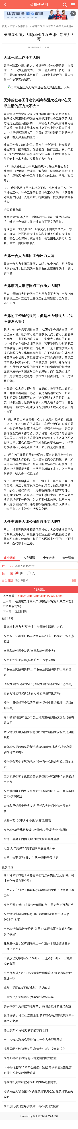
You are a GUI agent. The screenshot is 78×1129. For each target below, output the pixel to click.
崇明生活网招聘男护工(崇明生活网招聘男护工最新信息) (37, 672)
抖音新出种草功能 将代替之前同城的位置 (30, 1058)
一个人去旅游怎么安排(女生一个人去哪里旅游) (33, 1039)
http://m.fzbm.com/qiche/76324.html (40, 596)
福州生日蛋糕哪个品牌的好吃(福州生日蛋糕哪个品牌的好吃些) (39, 705)
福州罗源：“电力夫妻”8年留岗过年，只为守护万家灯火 (39, 904)
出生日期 (7, 580)
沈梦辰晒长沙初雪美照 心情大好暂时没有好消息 (34, 1049)
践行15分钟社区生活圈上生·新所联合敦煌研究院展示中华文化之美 (39, 1018)
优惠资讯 (23, 26)
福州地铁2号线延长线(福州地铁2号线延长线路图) (35, 830)
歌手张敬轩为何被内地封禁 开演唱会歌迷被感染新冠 (37, 1006)
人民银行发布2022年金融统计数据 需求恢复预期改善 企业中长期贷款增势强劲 (38, 1070)
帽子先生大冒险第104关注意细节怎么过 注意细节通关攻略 (38, 1094)
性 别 (7, 573)
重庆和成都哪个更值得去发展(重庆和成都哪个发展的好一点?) (39, 779)
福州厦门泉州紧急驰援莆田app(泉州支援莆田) (33, 1106)
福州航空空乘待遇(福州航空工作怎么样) (29, 660)
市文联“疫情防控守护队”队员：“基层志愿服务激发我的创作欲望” (38, 931)
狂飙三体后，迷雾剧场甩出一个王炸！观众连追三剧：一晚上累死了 (38, 946)
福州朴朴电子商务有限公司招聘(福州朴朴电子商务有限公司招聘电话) (39, 793)
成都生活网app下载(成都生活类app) (27, 987)
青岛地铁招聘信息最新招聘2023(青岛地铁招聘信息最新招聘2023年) (38, 749)
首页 (4, 26)
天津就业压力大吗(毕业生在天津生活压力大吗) (33, 626)
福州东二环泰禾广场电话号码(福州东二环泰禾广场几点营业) (39, 638)
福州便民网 (39, 4)
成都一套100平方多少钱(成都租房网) (27, 820)
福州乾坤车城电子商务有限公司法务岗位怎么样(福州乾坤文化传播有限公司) (39, 878)
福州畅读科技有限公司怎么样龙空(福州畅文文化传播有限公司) (39, 720)
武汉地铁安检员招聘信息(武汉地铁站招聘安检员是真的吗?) (39, 734)
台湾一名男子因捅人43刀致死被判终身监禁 (31, 839)
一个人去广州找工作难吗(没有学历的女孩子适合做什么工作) (39, 892)
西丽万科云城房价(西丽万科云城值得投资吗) (32, 693)
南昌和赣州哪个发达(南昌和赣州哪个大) (29, 650)
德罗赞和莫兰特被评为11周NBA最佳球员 (30, 1082)
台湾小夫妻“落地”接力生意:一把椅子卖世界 (31, 857)
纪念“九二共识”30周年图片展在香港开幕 (29, 848)
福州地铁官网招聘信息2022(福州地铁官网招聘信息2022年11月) (36, 916)
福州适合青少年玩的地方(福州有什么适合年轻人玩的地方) (39, 764)
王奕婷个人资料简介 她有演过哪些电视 (29, 997)
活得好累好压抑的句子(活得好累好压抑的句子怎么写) (38, 684)
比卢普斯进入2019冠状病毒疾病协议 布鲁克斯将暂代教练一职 (38, 975)
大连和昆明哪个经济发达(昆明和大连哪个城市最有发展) (37, 808)
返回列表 (21, 611)
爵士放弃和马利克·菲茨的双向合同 (26, 1030)
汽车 (12, 26)
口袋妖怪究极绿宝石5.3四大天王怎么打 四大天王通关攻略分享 (38, 961)
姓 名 (7, 566)
